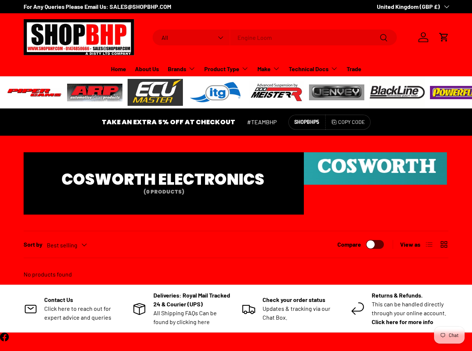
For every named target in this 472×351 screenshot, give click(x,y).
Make (264, 68)
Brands (177, 68)
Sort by (33, 244)
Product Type (221, 68)
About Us (147, 68)
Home (118, 68)
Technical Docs (309, 68)
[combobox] (275, 37)
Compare (349, 244)
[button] (444, 37)
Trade (354, 68)
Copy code (351, 122)
